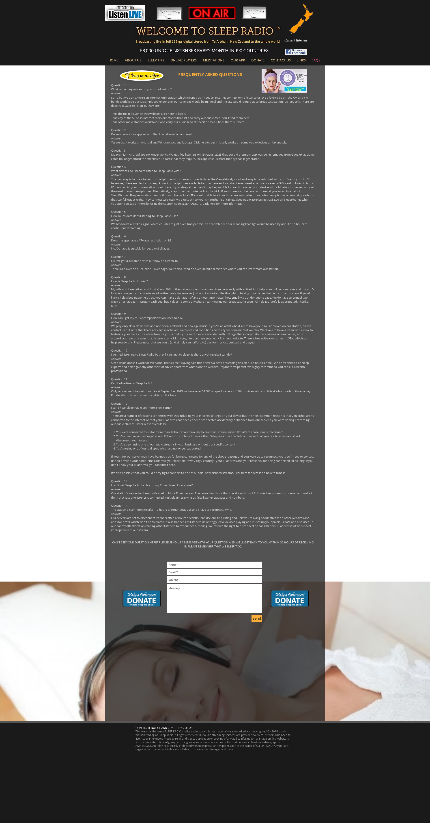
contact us (118, 330)
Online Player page (154, 269)
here (171, 114)
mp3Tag (289, 338)
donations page (260, 297)
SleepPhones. (120, 195)
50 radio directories (214, 269)
